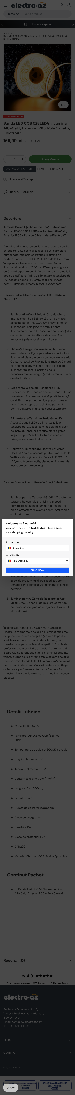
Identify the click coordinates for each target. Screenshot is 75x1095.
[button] (37, 548)
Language (15, 542)
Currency (14, 554)
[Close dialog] (71, 521)
